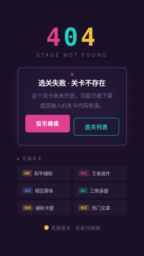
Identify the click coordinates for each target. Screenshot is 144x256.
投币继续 (47, 123)
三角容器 (94, 191)
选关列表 (96, 127)
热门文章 (95, 208)
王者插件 (95, 174)
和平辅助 (39, 174)
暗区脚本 (39, 191)
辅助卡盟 (39, 208)
